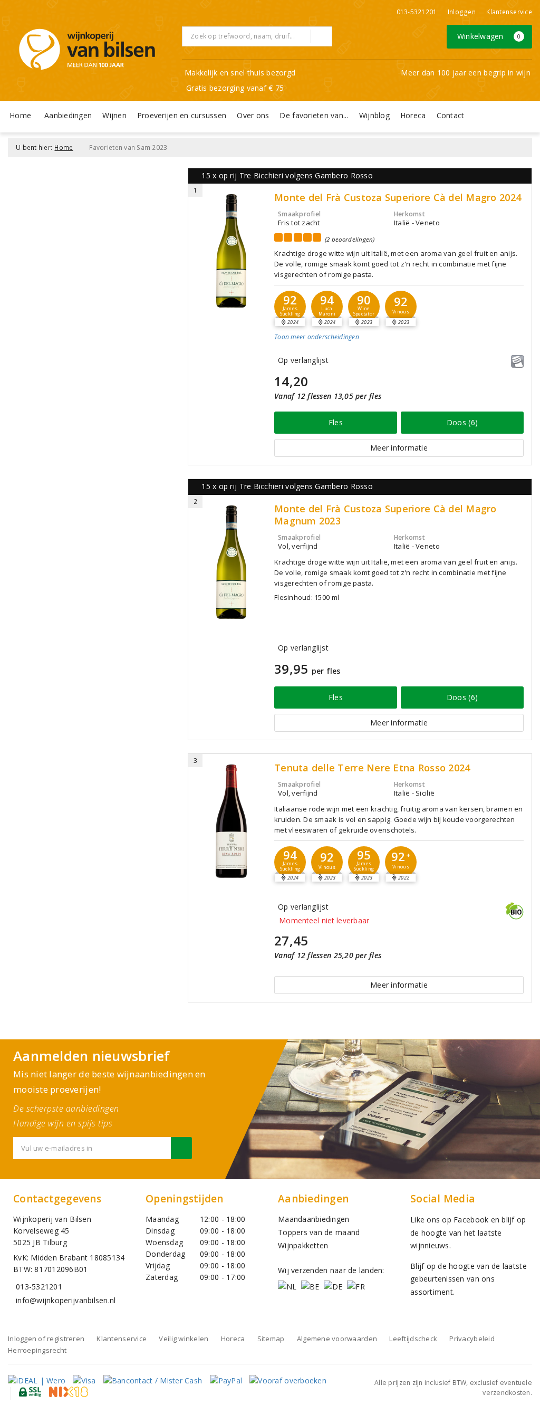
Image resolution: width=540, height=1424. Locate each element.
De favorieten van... (313, 115)
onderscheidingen (316, 336)
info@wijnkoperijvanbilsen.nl (65, 1300)
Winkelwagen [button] (489, 36)
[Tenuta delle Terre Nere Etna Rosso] (231, 821)
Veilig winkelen (183, 1338)
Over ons (253, 115)
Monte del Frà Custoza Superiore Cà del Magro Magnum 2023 (385, 515)
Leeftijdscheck (413, 1338)
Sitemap (271, 1338)
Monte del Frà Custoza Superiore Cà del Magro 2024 (397, 198)
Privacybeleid (471, 1338)
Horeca (413, 115)
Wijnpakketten (303, 1245)
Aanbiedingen (68, 115)
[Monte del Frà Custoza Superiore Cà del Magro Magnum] (231, 562)
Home (20, 115)
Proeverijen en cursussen (181, 115)
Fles (336, 422)
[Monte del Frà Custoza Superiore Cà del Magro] (231, 251)
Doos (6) (462, 422)
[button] (290, 306)
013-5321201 (417, 11)
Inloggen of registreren (46, 1338)
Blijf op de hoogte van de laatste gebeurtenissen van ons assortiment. (468, 1279)
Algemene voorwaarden (337, 1338)
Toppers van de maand (319, 1232)
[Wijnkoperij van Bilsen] (87, 49)
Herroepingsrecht (37, 1350)
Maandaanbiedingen (314, 1219)
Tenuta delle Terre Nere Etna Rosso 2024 (372, 768)
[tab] (399, 345)
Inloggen (462, 11)
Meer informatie (399, 448)
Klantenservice (509, 11)
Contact (451, 115)
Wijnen (114, 115)
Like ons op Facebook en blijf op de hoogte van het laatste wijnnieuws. (468, 1232)
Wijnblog (374, 115)
